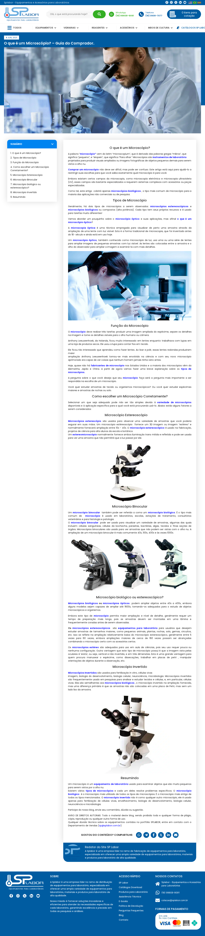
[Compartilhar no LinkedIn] (168, 835)
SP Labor (123, 882)
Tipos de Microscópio (24, 157)
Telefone (149, 12)
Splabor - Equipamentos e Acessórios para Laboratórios (181, 884)
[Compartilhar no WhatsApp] (139, 835)
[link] (171, 2)
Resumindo (19, 197)
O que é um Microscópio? (26, 153)
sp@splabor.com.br (110, 825)
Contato (123, 919)
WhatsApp (121, 12)
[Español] (199, 2)
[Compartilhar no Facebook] (153, 835)
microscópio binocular (84, 522)
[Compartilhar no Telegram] (146, 835)
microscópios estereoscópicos (91, 628)
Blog (121, 915)
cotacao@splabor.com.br (174, 900)
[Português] (195, 2)
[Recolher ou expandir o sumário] (52, 144)
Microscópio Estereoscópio (30, 175)
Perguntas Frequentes (131, 910)
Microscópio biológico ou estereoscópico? (25, 186)
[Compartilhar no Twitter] (161, 835)
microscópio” (88, 153)
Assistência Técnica (130, 896)
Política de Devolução (131, 906)
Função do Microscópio (26, 162)
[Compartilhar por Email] (176, 835)
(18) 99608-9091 (170, 892)
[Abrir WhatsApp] (197, 928)
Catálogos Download (130, 887)
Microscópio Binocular (25, 179)
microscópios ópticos (116, 603)
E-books (123, 901)
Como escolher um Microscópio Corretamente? (29, 168)
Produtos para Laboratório (133, 892)
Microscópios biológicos (83, 603)
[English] (190, 2)
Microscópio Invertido (25, 192)
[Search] (99, 14)
